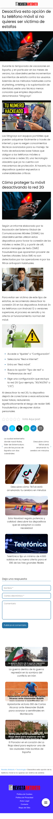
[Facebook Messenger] (12, 428)
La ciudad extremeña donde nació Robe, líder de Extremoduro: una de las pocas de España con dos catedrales (14, 446)
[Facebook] (5, 428)
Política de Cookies (24, 794)
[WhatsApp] (26, 428)
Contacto (24, 804)
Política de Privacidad (24, 797)
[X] (19, 428)
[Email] (40, 428)
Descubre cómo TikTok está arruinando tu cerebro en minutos (39, 446)
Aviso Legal (24, 801)
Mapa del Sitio (24, 808)
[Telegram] (33, 428)
